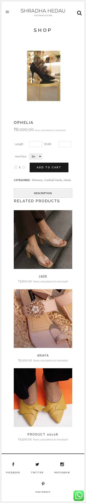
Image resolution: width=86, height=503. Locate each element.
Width (47, 144)
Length (19, 144)
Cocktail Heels (53, 180)
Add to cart (49, 167)
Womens (37, 180)
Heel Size (21, 156)
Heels (67, 180)
